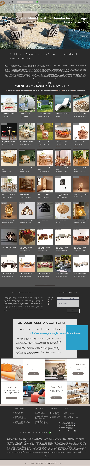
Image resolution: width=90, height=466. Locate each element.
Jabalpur (60, 447)
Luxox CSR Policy (56, 415)
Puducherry (15, 451)
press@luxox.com (69, 425)
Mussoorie (13, 449)
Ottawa (12, 442)
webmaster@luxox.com (58, 463)
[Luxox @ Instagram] (34, 432)
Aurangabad (63, 443)
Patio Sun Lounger (39, 415)
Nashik (67, 449)
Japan (52, 439)
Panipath (35, 451)
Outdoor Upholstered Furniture (22, 421)
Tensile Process (55, 417)
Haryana (17, 447)
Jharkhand (79, 447)
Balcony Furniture (19, 416)
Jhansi (74, 447)
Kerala (34, 448)
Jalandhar (55, 447)
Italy (34, 441)
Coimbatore (60, 444)
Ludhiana (44, 448)
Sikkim (70, 451)
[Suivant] (81, 26)
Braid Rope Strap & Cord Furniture (23, 420)
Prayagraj (22, 451)
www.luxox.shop (69, 430)
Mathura (29, 449)
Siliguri (74, 451)
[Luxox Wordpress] (42, 432)
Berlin (46, 442)
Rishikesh (57, 451)
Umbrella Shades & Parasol (41, 423)
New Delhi (47, 449)
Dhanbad (17, 446)
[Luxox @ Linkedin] (39, 432)
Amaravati (32, 443)
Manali (33, 449)
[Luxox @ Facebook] (21, 432)
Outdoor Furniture (35, 74)
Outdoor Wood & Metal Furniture (22, 422)
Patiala (30, 451)
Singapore (29, 441)
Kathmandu (82, 442)
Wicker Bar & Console (40, 418)
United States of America (68, 441)
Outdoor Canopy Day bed (41, 422)
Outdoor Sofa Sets (39, 412)
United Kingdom (66, 439)
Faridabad (34, 446)
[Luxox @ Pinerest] (31, 432)
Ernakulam (28, 446)
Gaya (39, 446)
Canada (8, 442)
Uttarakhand (40, 452)
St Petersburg (23, 441)
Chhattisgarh (49, 444)
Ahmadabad (26, 443)
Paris (81, 439)
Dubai (8, 441)
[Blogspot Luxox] (45, 432)
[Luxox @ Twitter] (23, 432)
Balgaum (80, 443)
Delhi (65, 444)
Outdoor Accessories (40, 421)
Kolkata (21, 448)
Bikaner (20, 444)
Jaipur (43, 447)
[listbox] (29, 2)
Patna (26, 451)
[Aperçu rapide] (9, 103)
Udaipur (34, 452)
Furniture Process (56, 416)
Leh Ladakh (56, 448)
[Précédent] (9, 26)
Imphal (34, 447)
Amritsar (42, 443)
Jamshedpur (49, 447)
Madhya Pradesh (81, 448)
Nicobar (76, 449)
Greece (32, 442)
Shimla (8, 452)
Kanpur (26, 448)
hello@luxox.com (62, 425)
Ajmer (55, 443)
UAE (84, 439)
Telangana (16, 452)
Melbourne (27, 442)
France (77, 439)
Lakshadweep (50, 448)
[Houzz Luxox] (47, 432)
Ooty (80, 449)
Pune (83, 449)
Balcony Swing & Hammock (41, 416)
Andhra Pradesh (19, 443)
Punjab (43, 451)
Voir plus (45, 284)
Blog (65, 420)
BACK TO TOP (45, 458)
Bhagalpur (26, 444)
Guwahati (76, 446)
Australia (18, 442)
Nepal (77, 442)
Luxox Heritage (55, 412)
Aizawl (51, 443)
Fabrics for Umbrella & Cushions (42, 425)
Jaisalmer (70, 447)
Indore (30, 447)
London (72, 439)
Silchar (83, 451)
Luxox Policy (55, 413)
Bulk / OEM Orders (68, 415)
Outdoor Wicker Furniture (20, 418)
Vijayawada (68, 452)
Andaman (9, 443)
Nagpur (72, 449)
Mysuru (18, 449)
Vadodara (50, 452)
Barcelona (50, 441)
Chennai (55, 444)
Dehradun (70, 444)
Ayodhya (69, 443)
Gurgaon (43, 446)
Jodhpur (65, 447)
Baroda (16, 444)
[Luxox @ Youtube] (29, 432)
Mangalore (67, 448)
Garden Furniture (19, 413)
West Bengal (74, 452)
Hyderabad (82, 446)
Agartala (47, 443)
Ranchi (52, 451)
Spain (41, 441)
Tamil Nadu (22, 452)
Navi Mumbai (54, 449)
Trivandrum (28, 452)
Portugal (55, 441)
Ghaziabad (49, 446)
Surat (67, 451)
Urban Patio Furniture (20, 415)
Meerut (42, 449)
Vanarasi (55, 452)
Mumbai (8, 449)
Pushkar (39, 451)
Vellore (45, 452)
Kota (14, 448)
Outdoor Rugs (38, 420)
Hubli (13, 447)
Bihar (38, 444)
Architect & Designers (69, 413)
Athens (37, 442)
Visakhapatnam (61, 452)
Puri (7, 451)
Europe (60, 439)
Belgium (51, 442)
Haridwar (9, 447)
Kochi (18, 448)
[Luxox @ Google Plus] (26, 432)
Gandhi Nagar (67, 446)
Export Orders (67, 416)
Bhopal (84, 443)
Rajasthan (62, 451)
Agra (59, 443)
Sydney (22, 442)
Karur (30, 448)
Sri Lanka (62, 442)
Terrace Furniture (19, 417)
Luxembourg (56, 442)
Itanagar (39, 447)
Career (65, 418)
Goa (72, 446)
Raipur (48, 451)
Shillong (79, 451)
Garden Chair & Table (40, 413)
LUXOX (11, 2)
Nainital (59, 449)
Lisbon (59, 441)
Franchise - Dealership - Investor (71, 417)
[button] (66, 2)
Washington (82, 441)
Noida (64, 449)
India (49, 439)
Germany (42, 442)
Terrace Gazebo (38, 417)
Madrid (45, 441)
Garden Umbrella (19, 423)
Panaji (10, 451)
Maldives (73, 442)
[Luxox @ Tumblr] (37, 432)
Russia (12, 441)
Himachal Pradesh (24, 447)
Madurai (38, 449)
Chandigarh (42, 444)
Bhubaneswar (10, 444)
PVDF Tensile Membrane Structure (23, 425)
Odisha (62, 448)
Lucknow (39, 448)
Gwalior (60, 446)
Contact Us (66, 412)
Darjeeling (11, 446)
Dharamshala (76, 444)
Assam (13, 443)
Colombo (68, 442)
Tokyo (56, 439)
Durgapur (23, 446)
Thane (12, 452)
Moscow (17, 441)
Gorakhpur (55, 446)
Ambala (37, 443)
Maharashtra (73, 448)
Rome (37, 441)
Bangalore (74, 443)
